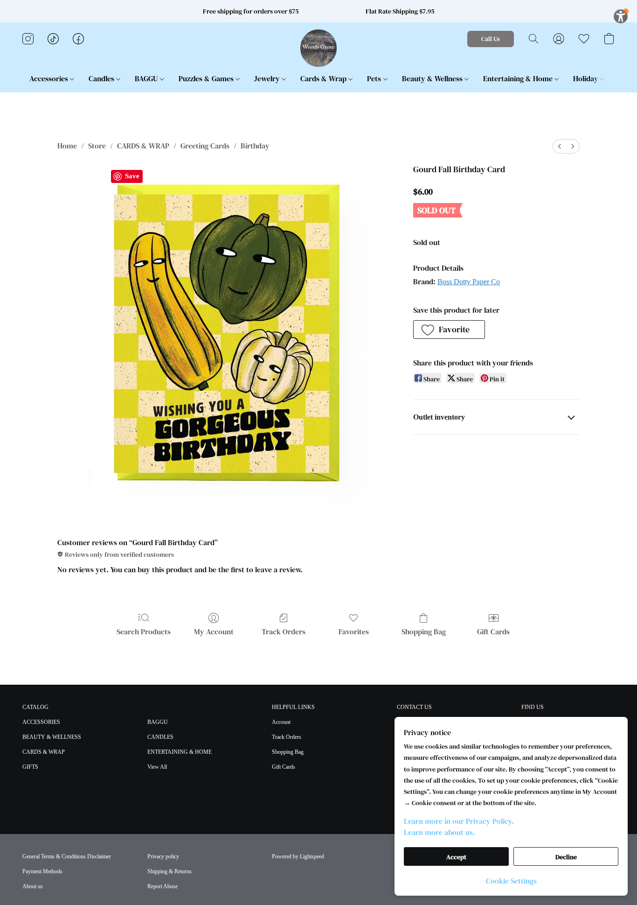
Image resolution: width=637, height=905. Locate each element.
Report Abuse (162, 886)
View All (157, 767)
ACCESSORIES (41, 722)
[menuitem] (559, 146)
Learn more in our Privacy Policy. (459, 821)
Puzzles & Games (207, 78)
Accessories (49, 78)
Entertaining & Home (518, 78)
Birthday (255, 145)
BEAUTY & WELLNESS (51, 737)
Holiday (586, 78)
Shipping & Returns (169, 871)
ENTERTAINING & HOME (179, 752)
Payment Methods (42, 871)
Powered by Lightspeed (298, 856)
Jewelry (268, 78)
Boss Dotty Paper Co (468, 282)
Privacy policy (163, 856)
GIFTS (30, 767)
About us (32, 886)
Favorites (354, 631)
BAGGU (147, 78)
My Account (214, 631)
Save (132, 176)
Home (67, 145)
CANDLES (160, 737)
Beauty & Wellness (433, 78)
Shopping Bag (424, 631)
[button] (318, 48)
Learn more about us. (439, 832)
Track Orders (283, 631)
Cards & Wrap (324, 78)
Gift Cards (493, 631)
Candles (102, 78)
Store (97, 145)
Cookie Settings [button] (511, 881)
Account (281, 722)
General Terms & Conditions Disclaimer (66, 856)
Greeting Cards (204, 145)
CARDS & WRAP (143, 145)
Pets (375, 78)
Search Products (144, 631)
